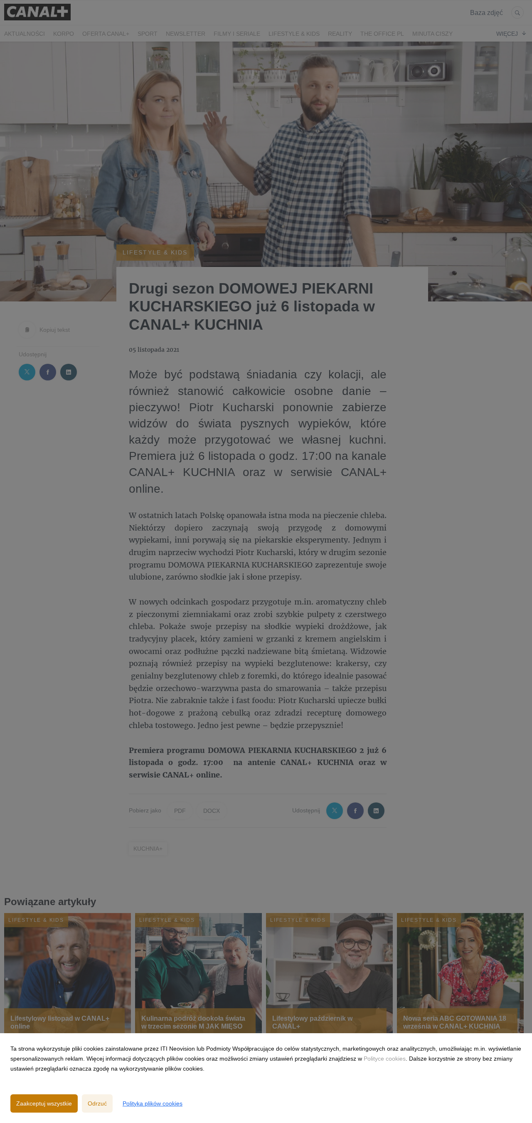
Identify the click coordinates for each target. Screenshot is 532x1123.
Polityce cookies (385, 1058)
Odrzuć (97, 1103)
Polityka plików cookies (152, 1103)
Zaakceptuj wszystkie (44, 1103)
